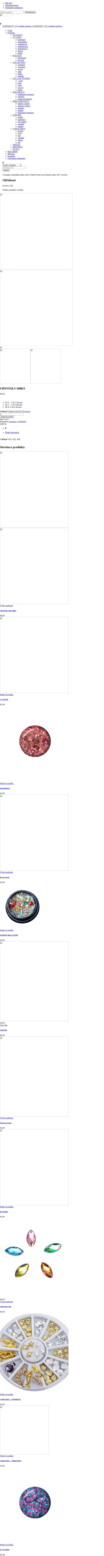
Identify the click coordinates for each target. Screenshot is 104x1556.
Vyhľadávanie (30, 12)
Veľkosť (3, 411)
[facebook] (0, 24)
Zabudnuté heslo (11, 5)
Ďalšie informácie (12, 432)
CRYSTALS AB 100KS (8, 611)
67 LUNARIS (4, 1550)
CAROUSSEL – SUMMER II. (10, 1399)
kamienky (13, 422)
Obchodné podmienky (14, 8)
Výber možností (6, 606)
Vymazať (26, 411)
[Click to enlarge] (1, 347)
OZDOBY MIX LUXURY (9, 935)
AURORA (3, 1030)
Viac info (3, 1025)
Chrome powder (6, 1123)
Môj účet (8, 3)
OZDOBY (22, 422)
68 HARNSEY (5, 788)
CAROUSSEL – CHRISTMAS (10, 1461)
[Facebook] (5, 428)
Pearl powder (5, 877)
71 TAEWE (4, 700)
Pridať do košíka (7, 417)
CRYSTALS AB (5, 1307)
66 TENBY (4, 1212)
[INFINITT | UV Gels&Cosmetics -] (33, 26)
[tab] (54, 432)
